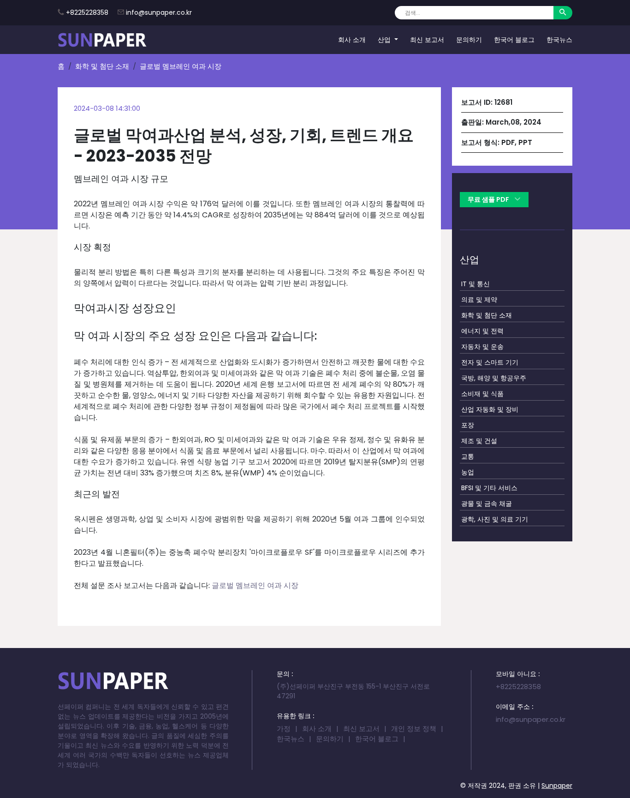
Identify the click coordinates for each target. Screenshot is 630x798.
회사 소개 (352, 39)
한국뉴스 (559, 39)
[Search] (562, 12)
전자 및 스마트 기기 (489, 362)
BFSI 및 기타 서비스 (489, 487)
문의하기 (469, 39)
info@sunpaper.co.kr (159, 12)
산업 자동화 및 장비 (489, 409)
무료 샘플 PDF (489, 199)
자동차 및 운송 (482, 346)
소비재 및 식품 (482, 393)
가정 (284, 728)
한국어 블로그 (514, 39)
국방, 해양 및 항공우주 (493, 378)
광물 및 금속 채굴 (486, 503)
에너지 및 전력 (482, 331)
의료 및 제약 (479, 299)
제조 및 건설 (479, 440)
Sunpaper (556, 785)
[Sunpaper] (102, 39)
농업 (467, 472)
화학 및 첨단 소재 (102, 66)
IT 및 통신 (475, 283)
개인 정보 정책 (413, 728)
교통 (467, 456)
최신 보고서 (427, 39)
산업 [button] (385, 39)
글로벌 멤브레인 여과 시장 (255, 585)
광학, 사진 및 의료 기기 (494, 519)
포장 (467, 425)
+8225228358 (87, 12)
